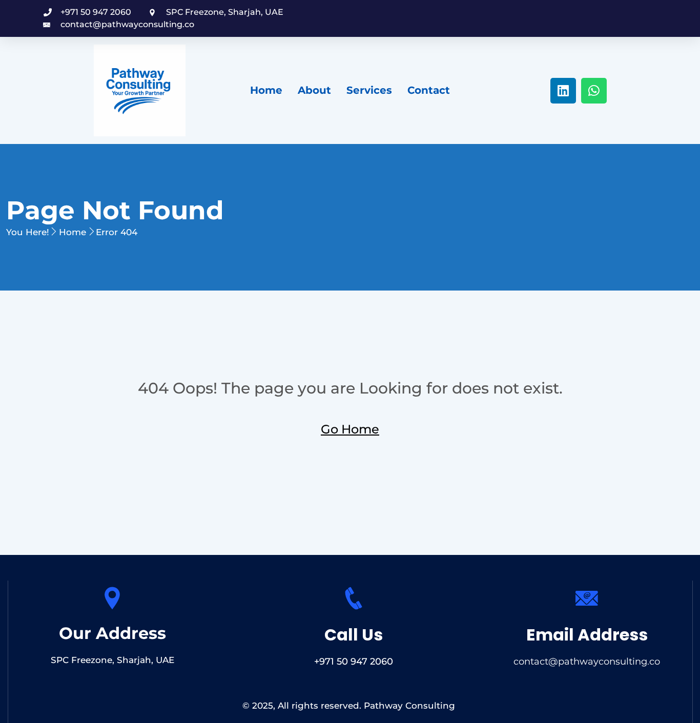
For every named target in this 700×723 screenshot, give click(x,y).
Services (369, 90)
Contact (428, 90)
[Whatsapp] (594, 91)
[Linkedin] (563, 91)
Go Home (350, 429)
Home (266, 90)
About (314, 90)
